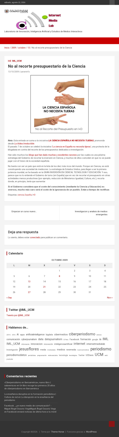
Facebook (74, 339)
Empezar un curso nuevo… (24, 211)
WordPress (91, 431)
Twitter (81, 355)
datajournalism (53, 339)
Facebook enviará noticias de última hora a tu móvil (31, 411)
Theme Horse (57, 431)
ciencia (21, 195)
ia (100, 339)
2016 (13, 335)
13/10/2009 (13, 71)
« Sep (9, 297)
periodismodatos (17, 355)
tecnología (63, 355)
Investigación (12, 350)
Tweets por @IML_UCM (18, 315)
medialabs (51, 350)
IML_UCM (17, 61)
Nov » (109, 297)
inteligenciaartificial (63, 344)
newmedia (71, 349)
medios (61, 349)
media (43, 349)
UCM (99, 354)
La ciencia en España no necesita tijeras (71, 146)
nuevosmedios (83, 350)
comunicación (13, 339)
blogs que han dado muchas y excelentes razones (53, 155)
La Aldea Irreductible (24, 143)
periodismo (100, 348)
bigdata (49, 334)
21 (44, 287)
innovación (48, 344)
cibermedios (61, 334)
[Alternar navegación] (8, 40)
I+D (9, 61)
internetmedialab (95, 343)
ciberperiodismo (82, 334)
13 (29, 281)
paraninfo (25, 71)
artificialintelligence (35, 334)
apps (22, 334)
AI (18, 334)
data (40, 339)
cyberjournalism (29, 339)
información (25, 344)
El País (66, 340)
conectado (35, 237)
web (106, 355)
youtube (10, 359)
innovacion (37, 343)
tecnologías (73, 355)
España (28, 195)
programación (42, 355)
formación (85, 339)
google (95, 339)
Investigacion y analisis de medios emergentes (91, 213)
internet (79, 344)
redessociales (53, 355)
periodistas (32, 355)
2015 (9, 335)
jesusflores (29, 349)
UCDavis (89, 355)
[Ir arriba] (112, 424)
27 (29, 292)
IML (105, 339)
